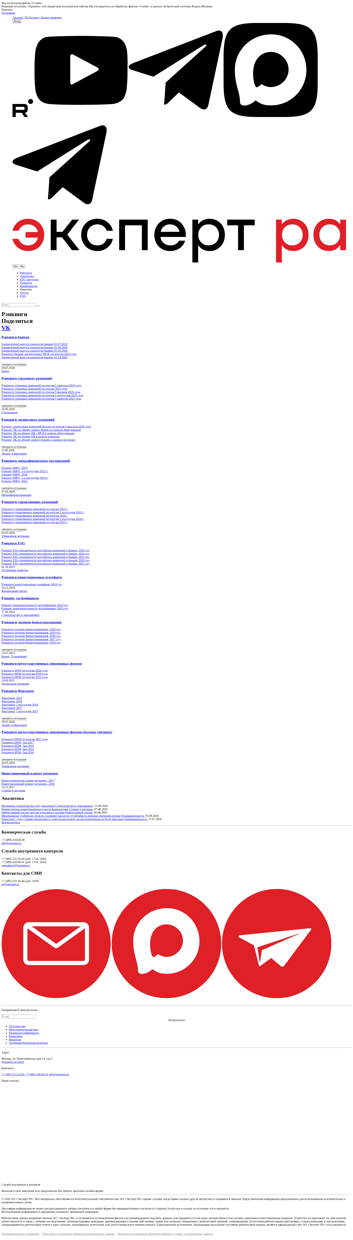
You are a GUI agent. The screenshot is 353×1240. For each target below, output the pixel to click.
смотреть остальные (13, 364)
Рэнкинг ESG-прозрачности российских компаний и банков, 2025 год (45, 550)
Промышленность (132, 815)
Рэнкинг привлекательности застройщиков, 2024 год (34, 605)
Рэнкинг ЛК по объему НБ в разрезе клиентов (30, 436)
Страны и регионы (13, 790)
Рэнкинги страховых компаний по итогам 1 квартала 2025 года (41, 398)
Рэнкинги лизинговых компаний (27, 420)
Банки (5, 371)
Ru (22, 266)
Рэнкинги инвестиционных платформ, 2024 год (31, 584)
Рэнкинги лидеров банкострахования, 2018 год (30, 636)
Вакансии (15, 1039)
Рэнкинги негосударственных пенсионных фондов (41, 663)
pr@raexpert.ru (10, 884)
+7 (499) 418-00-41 (36, 1074)
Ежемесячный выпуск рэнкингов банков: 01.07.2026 (34, 344)
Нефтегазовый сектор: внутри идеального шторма (33, 812)
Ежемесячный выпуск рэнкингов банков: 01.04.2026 (34, 357)
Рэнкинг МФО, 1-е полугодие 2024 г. (24, 477)
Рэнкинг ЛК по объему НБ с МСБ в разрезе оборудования (37, 433)
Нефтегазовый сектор (78, 812)
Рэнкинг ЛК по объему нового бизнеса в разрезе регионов (38, 439)
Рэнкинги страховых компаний (26, 378)
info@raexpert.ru (59, 1074)
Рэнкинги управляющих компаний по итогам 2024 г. (34, 515)
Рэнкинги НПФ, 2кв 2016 (17, 752)
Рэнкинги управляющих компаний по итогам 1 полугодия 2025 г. (42, 512)
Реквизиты (15, 1036)
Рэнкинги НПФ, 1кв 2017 (17, 742)
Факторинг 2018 (11, 701)
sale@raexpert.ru (11, 843)
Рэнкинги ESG (13, 543)
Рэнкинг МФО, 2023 (14, 481)
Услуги (24, 292)
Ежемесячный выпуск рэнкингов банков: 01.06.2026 (34, 347)
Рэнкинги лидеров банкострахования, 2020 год (30, 629)
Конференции (28, 286)
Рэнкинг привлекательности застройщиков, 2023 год (34, 608)
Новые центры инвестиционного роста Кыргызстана (34, 809)
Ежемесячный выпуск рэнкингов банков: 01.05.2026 (34, 350)
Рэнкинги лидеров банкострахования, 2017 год (30, 639)
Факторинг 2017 (11, 708)
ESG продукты (29, 279)
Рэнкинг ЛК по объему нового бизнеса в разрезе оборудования (41, 429)
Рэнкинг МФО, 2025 (14, 467)
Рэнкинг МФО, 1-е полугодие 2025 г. (24, 471)
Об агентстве (17, 1026)
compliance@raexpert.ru (15, 865)
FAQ (23, 296)
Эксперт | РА (20, 17)
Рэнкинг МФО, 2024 (14, 474)
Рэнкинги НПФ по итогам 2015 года (24, 677)
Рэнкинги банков (15, 337)
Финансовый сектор (14, 591)
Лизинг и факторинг (14, 453)
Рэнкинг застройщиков (20, 598)
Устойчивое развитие (14, 570)
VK (5, 327)
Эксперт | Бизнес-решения (44, 17)
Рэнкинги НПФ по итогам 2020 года (24, 670)
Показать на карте (12, 1061)
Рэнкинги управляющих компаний (29, 502)
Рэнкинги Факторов (17, 691)
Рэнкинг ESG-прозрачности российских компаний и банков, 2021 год (45, 563)
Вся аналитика (10, 822)
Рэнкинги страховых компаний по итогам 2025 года (34, 388)
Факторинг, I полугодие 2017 (19, 711)
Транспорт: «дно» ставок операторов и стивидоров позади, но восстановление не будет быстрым (62, 819)
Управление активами (15, 536)
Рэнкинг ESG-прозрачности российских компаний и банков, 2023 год (45, 557)
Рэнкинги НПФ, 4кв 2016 (17, 749)
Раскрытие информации (24, 1032)
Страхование (9, 412)
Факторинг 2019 (11, 698)
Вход (17, 21)
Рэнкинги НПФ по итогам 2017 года (24, 739)
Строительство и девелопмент (20, 615)
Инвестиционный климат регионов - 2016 (28, 783)
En (15, 266)
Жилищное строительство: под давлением (27, 805)
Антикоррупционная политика (28, 1042)
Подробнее (8, 13)
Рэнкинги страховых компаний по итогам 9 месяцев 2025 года (40, 392)
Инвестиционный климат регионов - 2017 (28, 780)
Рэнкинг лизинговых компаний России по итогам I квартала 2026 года (46, 426)
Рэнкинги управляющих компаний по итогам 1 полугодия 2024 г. (42, 519)
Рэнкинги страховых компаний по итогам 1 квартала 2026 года (41, 385)
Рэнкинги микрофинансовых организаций (35, 461)
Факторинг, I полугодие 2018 (19, 704)
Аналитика (27, 276)
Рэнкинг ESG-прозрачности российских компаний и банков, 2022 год (45, 560)
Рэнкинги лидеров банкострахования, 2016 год (30, 642)
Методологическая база (23, 1029)
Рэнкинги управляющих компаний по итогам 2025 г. (34, 509)
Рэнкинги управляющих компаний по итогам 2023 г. (34, 522)
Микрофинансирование (16, 494)
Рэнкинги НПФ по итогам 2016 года (24, 673)
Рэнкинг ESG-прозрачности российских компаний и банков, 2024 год (45, 553)
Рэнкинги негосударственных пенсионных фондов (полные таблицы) (56, 732)
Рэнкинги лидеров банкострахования (31, 622)
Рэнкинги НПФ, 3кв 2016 (17, 745)
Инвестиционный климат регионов (29, 773)
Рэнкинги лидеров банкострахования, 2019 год (30, 632)
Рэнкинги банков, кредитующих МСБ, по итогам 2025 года (38, 354)
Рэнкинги (26, 282)
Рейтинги (26, 272)
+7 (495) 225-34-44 (12, 1074)
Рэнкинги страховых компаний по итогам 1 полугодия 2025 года (42, 395)
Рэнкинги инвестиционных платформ (31, 577)
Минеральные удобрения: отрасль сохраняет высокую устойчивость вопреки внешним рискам (61, 815)
